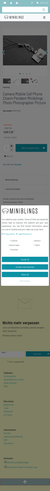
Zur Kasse (8, 414)
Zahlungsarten (10, 376)
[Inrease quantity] (11, 146)
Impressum (8, 443)
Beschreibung (11, 179)
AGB (5, 439)
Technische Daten (12, 189)
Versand (17, 164)
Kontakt (7, 433)
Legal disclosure (25, 233)
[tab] (25, 180)
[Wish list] (32, 3)
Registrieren (9, 404)
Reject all (25, 274)
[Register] (17, 3)
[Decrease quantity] (11, 150)
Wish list (9, 156)
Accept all (25, 259)
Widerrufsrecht (10, 382)
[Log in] (11, 3)
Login (6, 408)
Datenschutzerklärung (13, 436)
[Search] (44, 9)
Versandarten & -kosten (14, 379)
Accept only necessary (25, 267)
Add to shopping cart (30, 148)
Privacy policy (9, 233)
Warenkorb (8, 411)
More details (25, 281)
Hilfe (6, 386)
